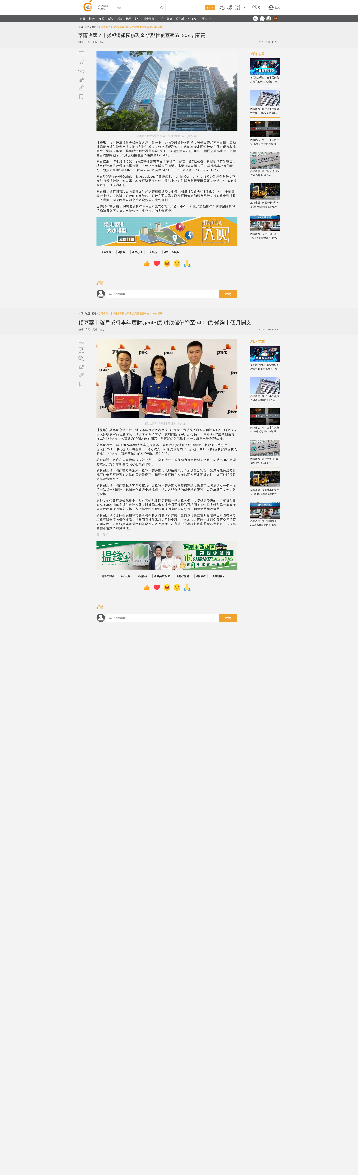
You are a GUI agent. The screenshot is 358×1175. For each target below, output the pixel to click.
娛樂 (169, 18)
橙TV (92, 18)
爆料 (260, 7)
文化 (137, 18)
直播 (101, 18)
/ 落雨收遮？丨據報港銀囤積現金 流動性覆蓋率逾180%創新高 (129, 26)
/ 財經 (87, 26)
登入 (277, 7)
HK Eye (192, 18)
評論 (119, 18)
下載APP (210, 7)
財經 (128, 18)
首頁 (82, 18)
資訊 (110, 18)
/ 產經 (93, 26)
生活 (160, 18)
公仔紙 (180, 18)
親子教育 (149, 18)
